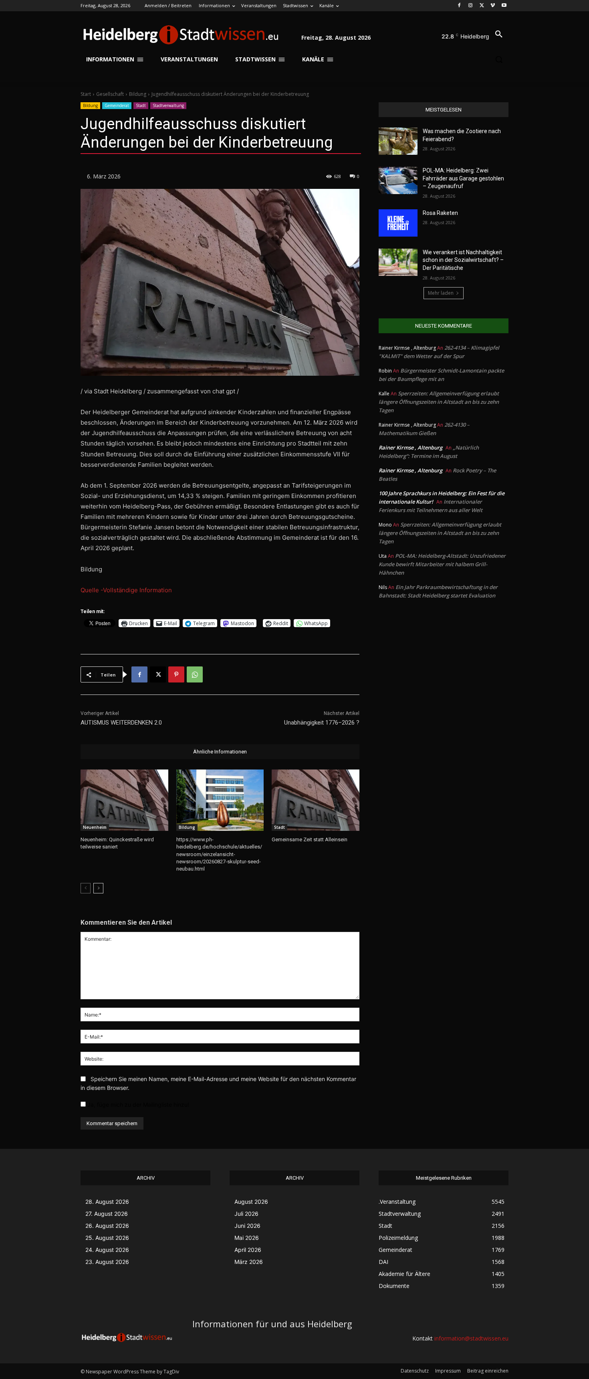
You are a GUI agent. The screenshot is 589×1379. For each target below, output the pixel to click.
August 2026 (251, 1201)
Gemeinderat (117, 105)
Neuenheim (95, 827)
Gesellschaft (110, 94)
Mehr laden (441, 293)
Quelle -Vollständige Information (126, 590)
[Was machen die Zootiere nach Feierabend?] (398, 141)
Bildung (137, 94)
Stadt (141, 105)
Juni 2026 (247, 1225)
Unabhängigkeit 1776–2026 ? (321, 722)
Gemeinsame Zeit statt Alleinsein (309, 839)
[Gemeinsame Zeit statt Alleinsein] (315, 800)
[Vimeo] (492, 5)
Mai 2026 (246, 1237)
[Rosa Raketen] (398, 223)
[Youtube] (503, 5)
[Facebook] (459, 5)
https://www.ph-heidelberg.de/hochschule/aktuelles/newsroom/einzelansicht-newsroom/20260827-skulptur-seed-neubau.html (219, 854)
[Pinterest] (176, 674)
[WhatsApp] (195, 674)
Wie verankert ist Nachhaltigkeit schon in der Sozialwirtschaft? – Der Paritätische (463, 260)
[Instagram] (470, 5)
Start (86, 94)
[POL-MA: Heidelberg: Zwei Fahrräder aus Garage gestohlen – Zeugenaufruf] (398, 180)
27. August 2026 (106, 1213)
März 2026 (248, 1261)
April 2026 (247, 1249)
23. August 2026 (107, 1261)
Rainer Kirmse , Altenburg (410, 447)
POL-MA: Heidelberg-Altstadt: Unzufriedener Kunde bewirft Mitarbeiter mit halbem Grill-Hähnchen (442, 564)
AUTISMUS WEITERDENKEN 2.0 (121, 722)
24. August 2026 (107, 1249)
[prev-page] (86, 888)
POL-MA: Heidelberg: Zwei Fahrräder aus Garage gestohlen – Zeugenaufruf (463, 178)
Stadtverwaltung (168, 105)
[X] (481, 5)
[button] (498, 34)
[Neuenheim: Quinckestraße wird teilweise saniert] (124, 800)
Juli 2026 (246, 1213)
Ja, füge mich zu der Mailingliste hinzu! (137, 1104)
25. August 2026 (107, 1237)
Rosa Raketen (440, 213)
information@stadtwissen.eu (471, 1338)
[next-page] (98, 888)
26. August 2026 (107, 1225)
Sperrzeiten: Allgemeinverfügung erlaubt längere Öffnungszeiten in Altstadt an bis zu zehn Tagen (439, 402)
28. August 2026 (107, 1201)
